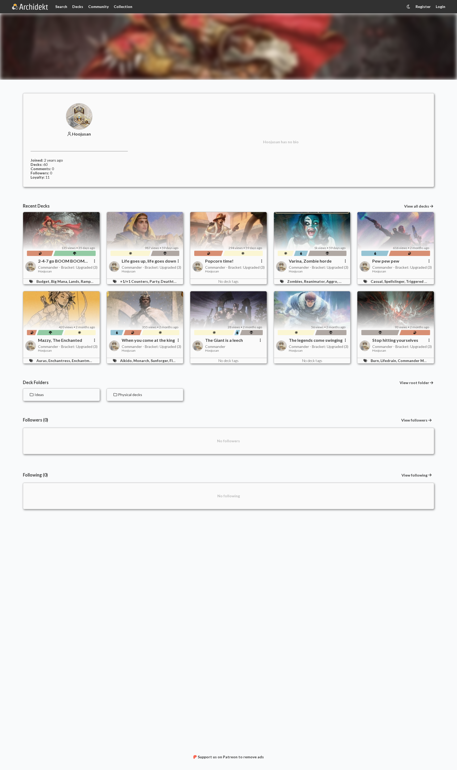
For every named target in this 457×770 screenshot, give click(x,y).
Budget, (43, 281)
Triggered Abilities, (423, 281)
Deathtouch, (172, 281)
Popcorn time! (219, 261)
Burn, (375, 360)
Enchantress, (60, 360)
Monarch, (142, 360)
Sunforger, (160, 360)
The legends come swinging (315, 340)
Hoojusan (81, 134)
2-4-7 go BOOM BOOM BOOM (61, 261)
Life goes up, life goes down (149, 261)
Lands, (75, 281)
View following (414, 475)
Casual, (377, 281)
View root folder (414, 383)
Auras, (42, 360)
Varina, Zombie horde (310, 261)
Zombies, (295, 281)
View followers (414, 420)
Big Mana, (60, 281)
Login (440, 6)
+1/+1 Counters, (135, 281)
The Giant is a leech (224, 340)
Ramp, (86, 281)
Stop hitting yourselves (395, 340)
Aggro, (332, 281)
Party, (155, 281)
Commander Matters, (417, 360)
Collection (123, 6)
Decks (77, 6)
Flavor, (176, 360)
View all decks (416, 206)
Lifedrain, (389, 360)
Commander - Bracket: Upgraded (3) (68, 267)
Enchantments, (85, 360)
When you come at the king (148, 340)
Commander (215, 346)
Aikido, (126, 360)
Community (98, 6)
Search (61, 6)
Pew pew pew (385, 261)
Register (423, 6)
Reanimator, (315, 281)
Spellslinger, (395, 281)
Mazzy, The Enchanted (60, 340)
